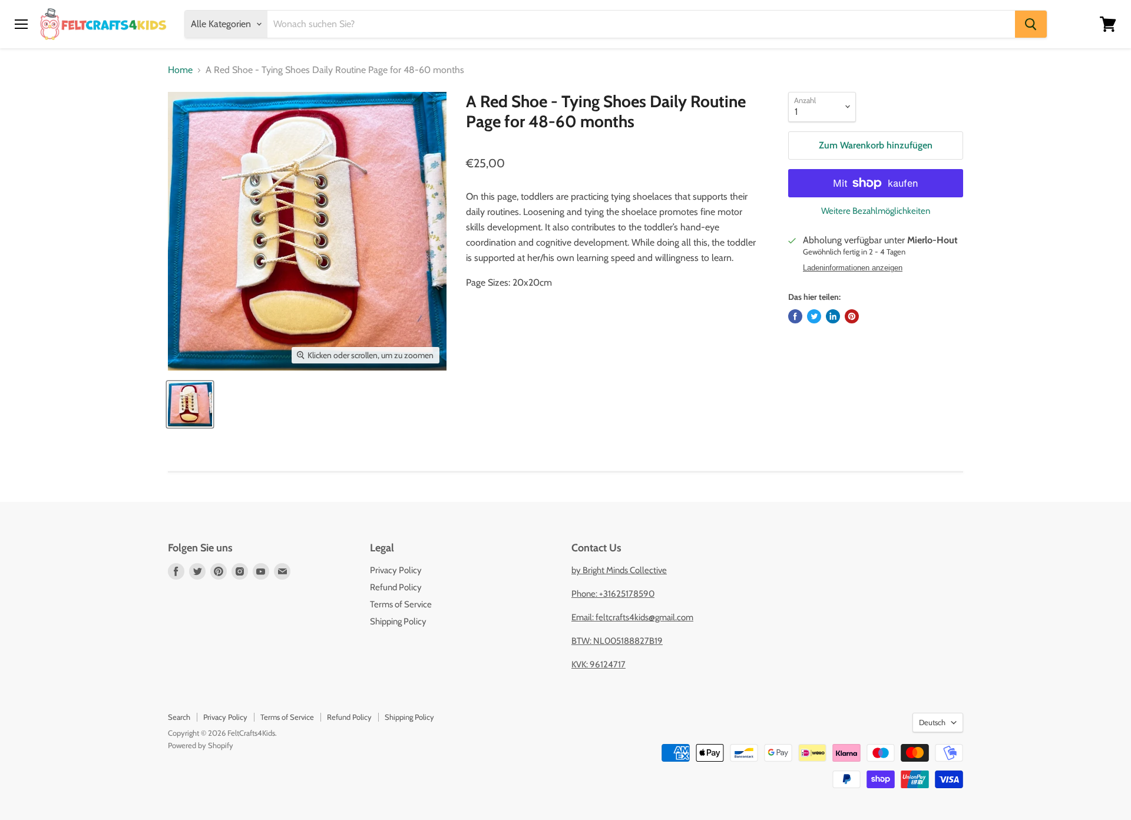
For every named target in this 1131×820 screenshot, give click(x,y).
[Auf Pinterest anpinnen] (852, 316)
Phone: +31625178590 (612, 593)
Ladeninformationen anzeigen (852, 268)
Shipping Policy (398, 621)
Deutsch (932, 722)
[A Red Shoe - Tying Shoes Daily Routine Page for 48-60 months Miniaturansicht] (190, 404)
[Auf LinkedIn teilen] (833, 316)
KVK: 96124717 (598, 664)
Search (179, 717)
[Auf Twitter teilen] (814, 316)
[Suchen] (1031, 24)
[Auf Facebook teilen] (795, 316)
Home (180, 70)
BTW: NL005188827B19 (617, 641)
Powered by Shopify (200, 745)
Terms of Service (401, 604)
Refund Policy (396, 587)
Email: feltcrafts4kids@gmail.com (632, 617)
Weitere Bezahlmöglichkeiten (875, 211)
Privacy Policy (396, 570)
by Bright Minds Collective (619, 570)
